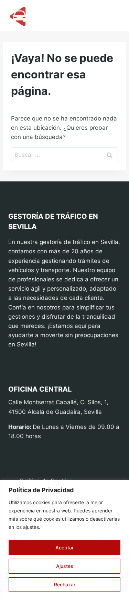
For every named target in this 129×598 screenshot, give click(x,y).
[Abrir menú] (112, 15)
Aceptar (64, 547)
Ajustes (64, 566)
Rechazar (64, 584)
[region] (64, 539)
